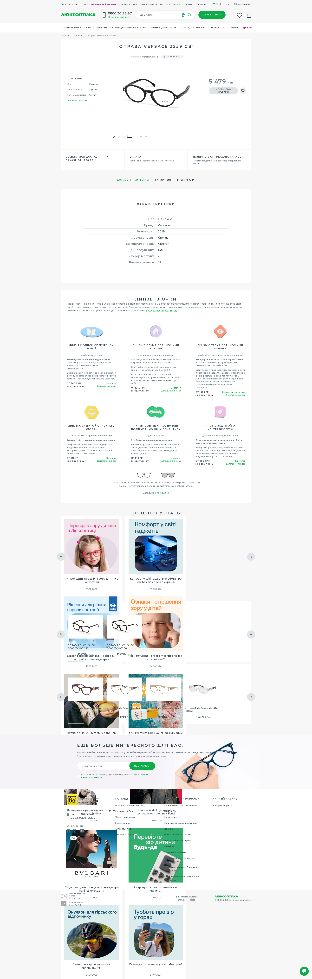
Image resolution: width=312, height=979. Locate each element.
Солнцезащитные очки (129, 27)
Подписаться (142, 766)
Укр (227, 4)
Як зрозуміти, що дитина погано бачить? (156, 889)
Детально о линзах (106, 386)
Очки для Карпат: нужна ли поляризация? (91, 966)
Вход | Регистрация (223, 805)
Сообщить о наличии (223, 90)
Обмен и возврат (149, 4)
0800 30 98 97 (79, 802)
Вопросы (186, 180)
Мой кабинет (244, 4)
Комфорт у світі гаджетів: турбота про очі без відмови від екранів (156, 580)
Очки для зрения (194, 27)
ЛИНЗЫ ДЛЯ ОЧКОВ (164, 27)
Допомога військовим (103, 4)
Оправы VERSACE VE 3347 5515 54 (84, 709)
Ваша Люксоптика (69, 4)
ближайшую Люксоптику (161, 310)
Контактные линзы (77, 27)
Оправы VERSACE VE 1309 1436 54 (123, 709)
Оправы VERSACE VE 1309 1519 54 (162, 709)
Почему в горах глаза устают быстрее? (155, 964)
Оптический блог (124, 811)
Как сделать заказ (124, 834)
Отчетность (170, 811)
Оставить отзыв (150, 57)
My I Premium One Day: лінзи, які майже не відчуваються (156, 734)
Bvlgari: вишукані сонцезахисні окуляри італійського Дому (91, 889)
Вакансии (169, 846)
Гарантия (168, 829)
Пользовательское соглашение (180, 805)
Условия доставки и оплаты (178, 834)
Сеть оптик (200, 4)
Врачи (189, 4)
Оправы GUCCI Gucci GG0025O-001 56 (121, 647)
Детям (248, 27)
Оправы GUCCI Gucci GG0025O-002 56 (82, 647)
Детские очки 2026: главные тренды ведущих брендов (91, 734)
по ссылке (162, 492)
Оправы (101, 27)
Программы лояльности (171, 4)
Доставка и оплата (128, 4)
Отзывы (163, 180)
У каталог (111, 383)
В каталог (176, 388)
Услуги (84, 4)
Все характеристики (77, 100)
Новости (217, 27)
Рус (73, 838)
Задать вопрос (122, 823)
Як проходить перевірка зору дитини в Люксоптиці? (91, 580)
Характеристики (133, 180)
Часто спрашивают (125, 817)
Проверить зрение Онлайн (129, 805)
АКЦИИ (233, 27)
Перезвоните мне (119, 17)
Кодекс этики (171, 817)
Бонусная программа (175, 852)
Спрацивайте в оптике (233, 392)
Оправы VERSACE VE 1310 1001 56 (201, 709)
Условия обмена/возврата (177, 840)
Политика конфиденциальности (180, 823)
